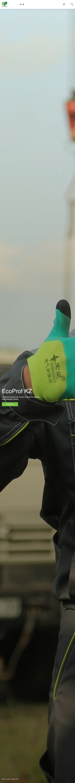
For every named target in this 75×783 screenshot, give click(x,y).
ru (21, 4)
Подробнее (10, 404)
